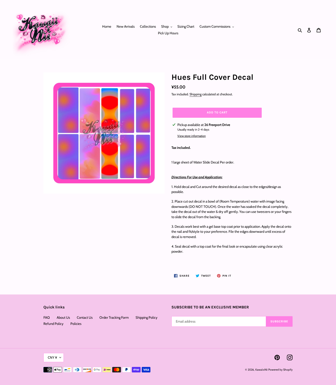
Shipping (195, 94)
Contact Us (85, 317)
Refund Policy (53, 324)
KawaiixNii (261, 369)
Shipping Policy (146, 317)
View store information (191, 136)
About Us (63, 317)
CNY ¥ (52, 358)
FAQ (46, 317)
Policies (75, 324)
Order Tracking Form (114, 317)
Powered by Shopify (280, 369)
